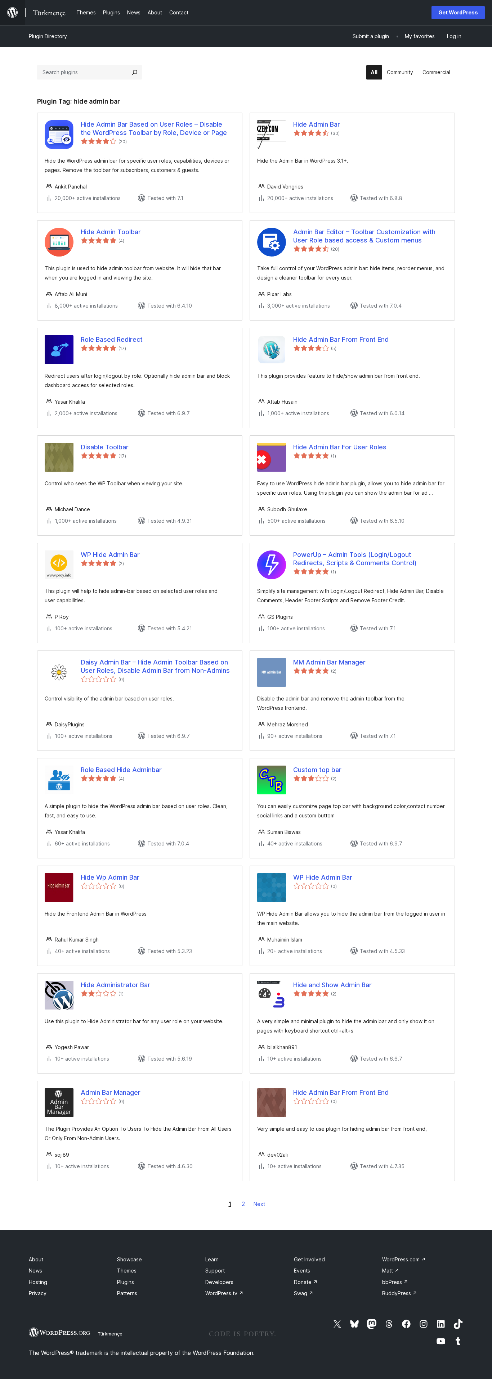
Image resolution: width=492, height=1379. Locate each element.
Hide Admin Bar (316, 124)
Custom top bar (317, 770)
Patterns (127, 1293)
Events (302, 1270)
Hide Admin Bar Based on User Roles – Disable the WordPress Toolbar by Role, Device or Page (154, 128)
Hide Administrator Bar (115, 985)
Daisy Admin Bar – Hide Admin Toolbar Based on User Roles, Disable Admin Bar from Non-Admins (155, 666)
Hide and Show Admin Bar (332, 985)
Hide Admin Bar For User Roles (339, 447)
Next (259, 1204)
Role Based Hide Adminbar (121, 770)
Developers (219, 1282)
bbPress (395, 1282)
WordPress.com (404, 1259)
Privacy (37, 1293)
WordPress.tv (224, 1293)
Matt (390, 1270)
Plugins (125, 1282)
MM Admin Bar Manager (329, 662)
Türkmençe (110, 1334)
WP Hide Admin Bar (110, 554)
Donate (306, 1282)
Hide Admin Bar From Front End (341, 339)
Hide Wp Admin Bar (110, 877)
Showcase (129, 1259)
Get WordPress (458, 12)
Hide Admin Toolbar (111, 232)
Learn (212, 1259)
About (36, 1259)
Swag (303, 1293)
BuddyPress (399, 1293)
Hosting (38, 1282)
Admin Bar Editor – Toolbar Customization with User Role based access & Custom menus (364, 236)
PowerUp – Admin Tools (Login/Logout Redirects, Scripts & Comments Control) (355, 559)
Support (215, 1270)
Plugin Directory (48, 36)
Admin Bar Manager (110, 1092)
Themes (127, 1270)
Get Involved (309, 1259)
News (35, 1270)
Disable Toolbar (105, 447)
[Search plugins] (135, 72)
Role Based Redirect (112, 339)
